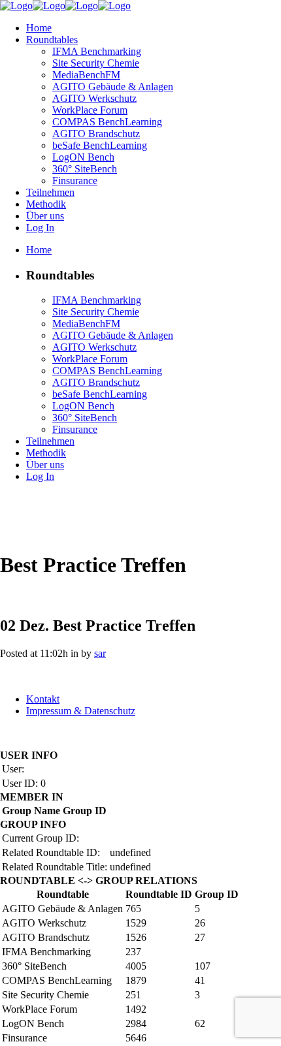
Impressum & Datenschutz (80, 710)
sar (100, 653)
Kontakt (42, 699)
